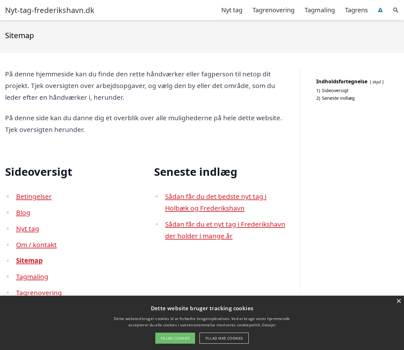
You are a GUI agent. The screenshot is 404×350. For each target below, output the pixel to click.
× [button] (398, 301)
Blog (23, 212)
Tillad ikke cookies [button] (224, 338)
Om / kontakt (36, 244)
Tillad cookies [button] (175, 338)
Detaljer (268, 325)
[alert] (202, 323)
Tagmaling (320, 10)
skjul (376, 82)
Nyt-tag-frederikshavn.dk (49, 10)
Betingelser (34, 196)
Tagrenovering (273, 10)
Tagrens (356, 10)
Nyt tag (231, 10)
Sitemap (29, 260)
